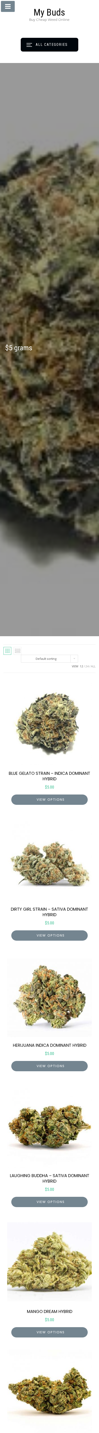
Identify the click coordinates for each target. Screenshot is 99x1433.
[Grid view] (7, 651)
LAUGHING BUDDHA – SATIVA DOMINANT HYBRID (49, 1178)
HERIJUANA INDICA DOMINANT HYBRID (49, 1045)
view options (51, 799)
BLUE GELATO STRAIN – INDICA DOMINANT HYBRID (49, 776)
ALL (93, 666)
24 (87, 666)
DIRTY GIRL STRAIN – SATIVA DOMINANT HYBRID (49, 912)
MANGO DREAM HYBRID (49, 1311)
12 (81, 666)
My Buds (49, 12)
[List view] (17, 651)
